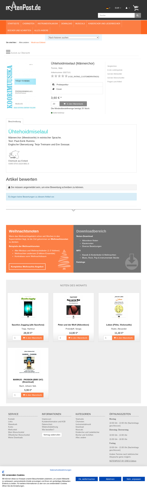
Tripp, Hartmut (28, 329)
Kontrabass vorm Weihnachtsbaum (31, 256)
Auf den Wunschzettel (115, 78)
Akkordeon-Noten (90, 240)
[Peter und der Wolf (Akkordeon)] (73, 307)
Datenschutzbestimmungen (60, 470)
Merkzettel (12, 430)
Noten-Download (84, 236)
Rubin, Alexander (119, 329)
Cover (59, 89)
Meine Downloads (15, 437)
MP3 (78, 250)
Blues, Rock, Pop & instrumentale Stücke (100, 258)
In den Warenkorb (74, 104)
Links (10, 422)
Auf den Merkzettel (114, 74)
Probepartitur (62, 84)
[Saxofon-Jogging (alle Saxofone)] (28, 307)
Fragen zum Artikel (114, 82)
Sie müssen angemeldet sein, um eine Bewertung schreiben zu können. (47, 187)
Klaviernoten (87, 243)
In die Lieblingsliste (114, 70)
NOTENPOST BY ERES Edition (122, 461)
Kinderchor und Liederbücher (104, 24)
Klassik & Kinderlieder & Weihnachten (99, 255)
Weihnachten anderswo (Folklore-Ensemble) (35, 253)
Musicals (80, 24)
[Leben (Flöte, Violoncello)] (118, 307)
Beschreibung (14, 121)
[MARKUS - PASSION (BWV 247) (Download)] (28, 362)
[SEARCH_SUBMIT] (138, 15)
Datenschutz (47, 424)
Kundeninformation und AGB (53, 422)
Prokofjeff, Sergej (73, 329)
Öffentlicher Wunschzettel (19, 435)
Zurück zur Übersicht (20, 53)
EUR (117, 8)
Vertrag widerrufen (51, 435)
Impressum (46, 419)
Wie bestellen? (48, 430)
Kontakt (11, 419)
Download (66, 24)
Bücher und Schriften (19, 30)
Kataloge (80, 262)
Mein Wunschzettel (16, 432)
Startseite (13, 24)
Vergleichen (112, 66)
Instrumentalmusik (48, 24)
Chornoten (28, 24)
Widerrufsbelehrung (50, 427)
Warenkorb (12, 424)
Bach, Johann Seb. (28, 386)
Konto (10, 427)
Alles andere (41, 30)
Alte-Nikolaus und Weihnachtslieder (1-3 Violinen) (37, 250)
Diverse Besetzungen (91, 246)
